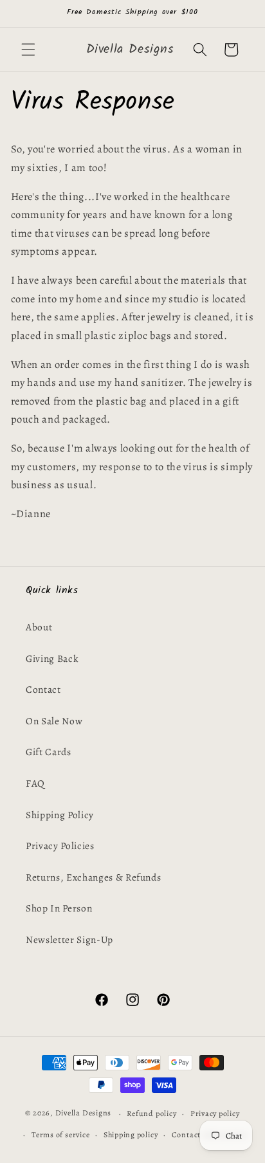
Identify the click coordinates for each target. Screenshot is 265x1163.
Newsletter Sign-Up (69, 939)
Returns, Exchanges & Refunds (93, 877)
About (39, 627)
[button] (28, 49)
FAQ (35, 783)
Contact (43, 689)
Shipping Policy (60, 814)
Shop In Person (59, 908)
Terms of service (60, 1135)
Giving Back (52, 658)
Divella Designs (83, 1113)
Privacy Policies (60, 845)
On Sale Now (54, 721)
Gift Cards (48, 751)
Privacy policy (215, 1113)
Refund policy (151, 1113)
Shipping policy (131, 1135)
